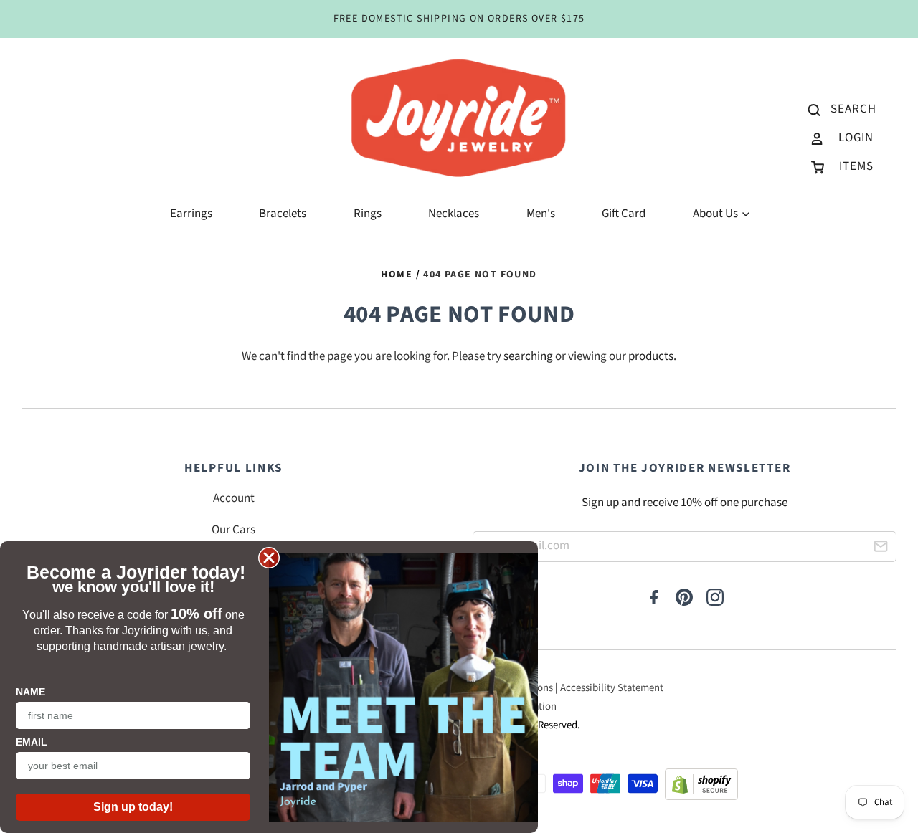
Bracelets (282, 213)
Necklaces (453, 213)
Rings (368, 213)
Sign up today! (133, 807)
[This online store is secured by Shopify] (701, 788)
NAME (30, 692)
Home (396, 274)
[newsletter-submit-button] (880, 549)
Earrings (191, 213)
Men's (540, 213)
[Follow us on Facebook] (654, 599)
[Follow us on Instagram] (715, 599)
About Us (716, 213)
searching (528, 356)
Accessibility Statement (611, 687)
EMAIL (31, 742)
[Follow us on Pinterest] (684, 599)
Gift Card (623, 213)
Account (234, 498)
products (650, 356)
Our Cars (233, 529)
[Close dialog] (269, 557)
